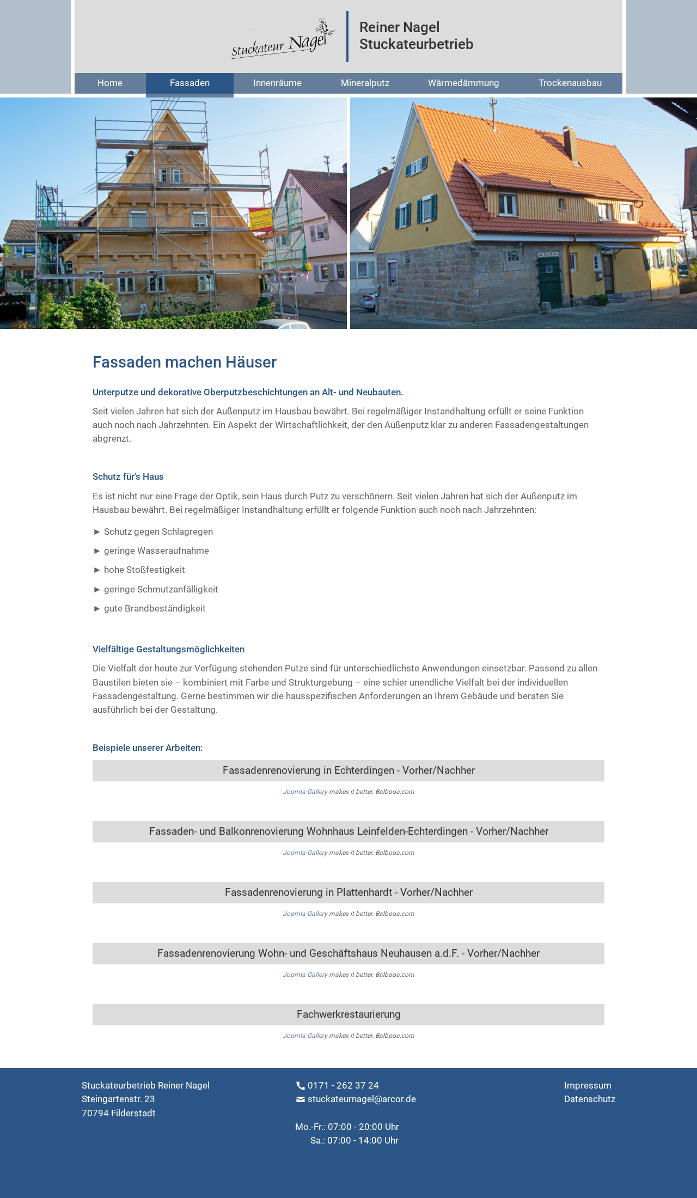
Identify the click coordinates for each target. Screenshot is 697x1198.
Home (110, 82)
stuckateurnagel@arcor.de (362, 1098)
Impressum (588, 1085)
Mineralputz (365, 82)
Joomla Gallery (305, 792)
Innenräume (277, 82)
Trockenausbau (570, 82)
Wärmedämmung (463, 82)
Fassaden (190, 82)
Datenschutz (589, 1098)
